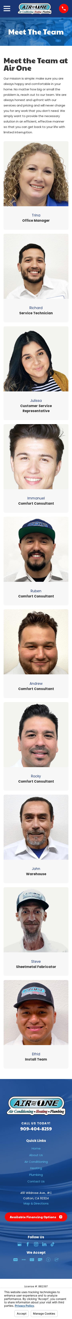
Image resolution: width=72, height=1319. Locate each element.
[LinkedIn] (44, 1244)
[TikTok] (52, 1244)
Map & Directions (36, 1203)
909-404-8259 (36, 1128)
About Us (36, 1155)
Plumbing (36, 1175)
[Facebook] (28, 1244)
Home (36, 1148)
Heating (36, 1168)
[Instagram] (36, 1244)
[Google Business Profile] (19, 1244)
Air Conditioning (36, 1162)
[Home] (34, 8)
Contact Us (36, 1181)
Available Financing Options (33, 1217)
